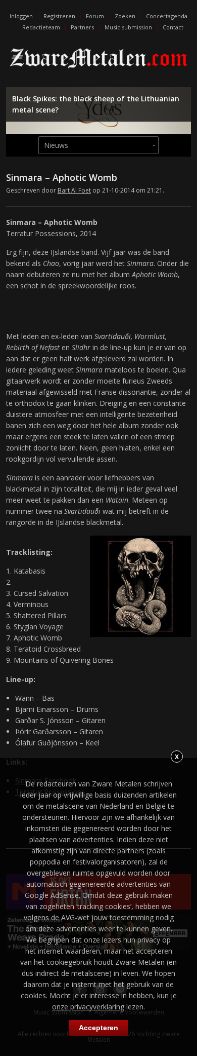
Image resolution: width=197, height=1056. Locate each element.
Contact (173, 27)
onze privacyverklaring (88, 1006)
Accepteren (98, 1028)
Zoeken (125, 16)
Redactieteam (41, 27)
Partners (82, 27)
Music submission (128, 27)
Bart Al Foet (74, 190)
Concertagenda (166, 16)
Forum (95, 16)
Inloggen (21, 16)
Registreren (59, 16)
